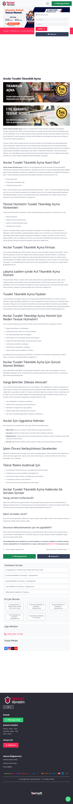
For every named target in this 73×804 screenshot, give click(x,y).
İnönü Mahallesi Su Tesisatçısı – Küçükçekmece (20, 586)
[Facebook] (5, 648)
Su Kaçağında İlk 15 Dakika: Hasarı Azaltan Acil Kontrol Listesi (24, 570)
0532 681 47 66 (52, 544)
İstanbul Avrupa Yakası (10, 763)
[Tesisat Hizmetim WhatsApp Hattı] (68, 799)
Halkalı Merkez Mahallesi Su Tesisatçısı (17, 592)
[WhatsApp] (11, 707)
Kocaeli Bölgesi (7, 767)
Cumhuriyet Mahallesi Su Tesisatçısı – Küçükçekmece (22, 575)
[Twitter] (12, 648)
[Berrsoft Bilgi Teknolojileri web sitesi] (36, 793)
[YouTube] (16, 648)
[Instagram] (9, 648)
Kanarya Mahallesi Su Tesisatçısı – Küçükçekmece (21, 581)
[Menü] (47, 3)
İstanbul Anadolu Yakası (10, 759)
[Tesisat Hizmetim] (8, 3)
